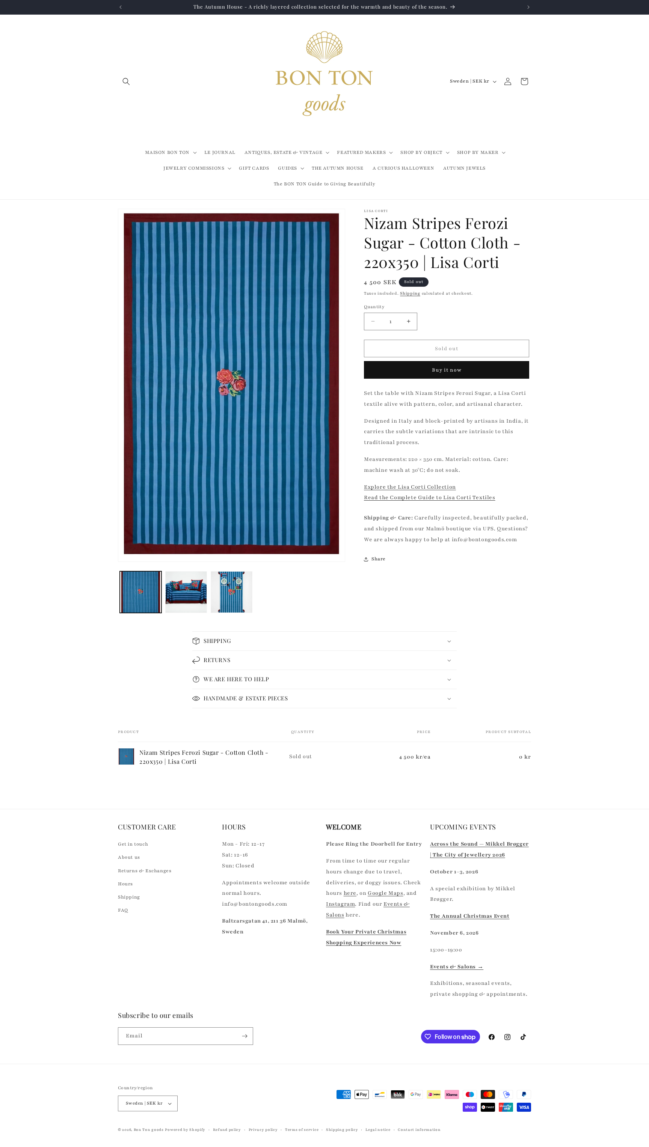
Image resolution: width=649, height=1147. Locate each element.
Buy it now (447, 370)
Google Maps (385, 893)
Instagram (340, 904)
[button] (126, 81)
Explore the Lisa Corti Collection (410, 487)
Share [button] (378, 559)
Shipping (410, 293)
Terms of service (301, 1129)
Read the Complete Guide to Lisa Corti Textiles (429, 497)
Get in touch (133, 844)
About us (129, 857)
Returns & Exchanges (144, 871)
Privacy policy (263, 1129)
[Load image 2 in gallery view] (186, 592)
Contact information (419, 1129)
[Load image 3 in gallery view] (231, 592)
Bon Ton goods (149, 1129)
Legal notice (377, 1129)
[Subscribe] (244, 1036)
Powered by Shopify (185, 1129)
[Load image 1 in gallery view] (140, 592)
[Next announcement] (528, 7)
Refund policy (227, 1129)
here (350, 893)
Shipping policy (342, 1129)
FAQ (123, 910)
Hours (125, 884)
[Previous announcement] (120, 7)
